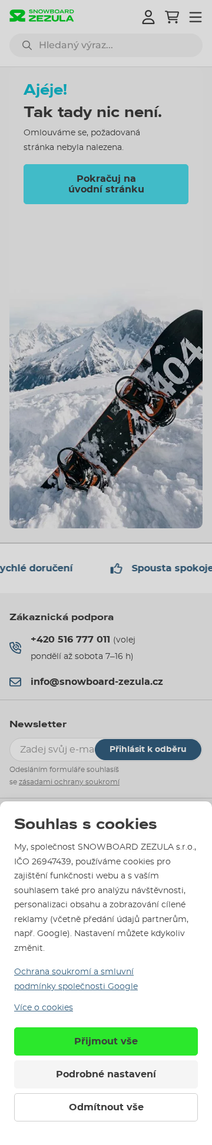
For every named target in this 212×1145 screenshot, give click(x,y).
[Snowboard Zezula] (41, 16)
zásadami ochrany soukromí (69, 781)
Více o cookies (43, 1008)
